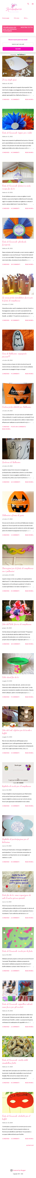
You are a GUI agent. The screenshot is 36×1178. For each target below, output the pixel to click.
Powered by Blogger (19, 1170)
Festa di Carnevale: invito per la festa (17, 951)
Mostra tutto (27, 27)
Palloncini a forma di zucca (13, 515)
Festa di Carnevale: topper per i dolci (17, 132)
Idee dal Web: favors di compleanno (16, 624)
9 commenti (15, 373)
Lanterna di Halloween (11, 462)
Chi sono (16, 18)
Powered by (13, 54)
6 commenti (15, 918)
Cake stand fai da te (10, 677)
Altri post (30, 1145)
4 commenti (15, 208)
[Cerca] (28, 3)
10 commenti (15, 264)
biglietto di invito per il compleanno (16, 786)
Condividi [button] (5, 99)
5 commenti (15, 535)
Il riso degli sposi (9, 79)
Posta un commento (18, 426)
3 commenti (15, 99)
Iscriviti (18, 49)
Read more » (29, 99)
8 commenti (15, 152)
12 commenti (15, 482)
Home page (5, 18)
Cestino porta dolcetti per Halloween (16, 407)
